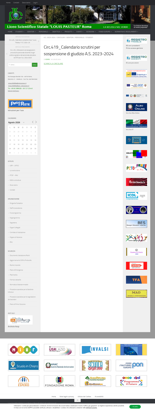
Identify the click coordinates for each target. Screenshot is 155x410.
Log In (35, 3)
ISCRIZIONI (90, 32)
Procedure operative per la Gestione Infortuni (20, 291)
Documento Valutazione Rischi (20, 255)
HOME (10, 32)
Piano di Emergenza (16, 270)
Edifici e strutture (15, 180)
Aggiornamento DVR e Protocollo (21, 260)
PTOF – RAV (14, 175)
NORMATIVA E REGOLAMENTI (126, 32)
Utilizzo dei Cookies (84, 397)
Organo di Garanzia (16, 237)
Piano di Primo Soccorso (18, 304)
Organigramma (15, 218)
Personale (79, 37)
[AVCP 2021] (20, 324)
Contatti (16, 3)
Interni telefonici (13, 91)
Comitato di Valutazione (17, 232)
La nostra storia (15, 170)
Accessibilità (99, 397)
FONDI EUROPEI (104, 32)
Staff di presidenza (16, 208)
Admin (47, 59)
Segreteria (13, 223)
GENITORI (30, 32)
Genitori (69, 37)
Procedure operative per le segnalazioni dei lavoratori (22, 298)
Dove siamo (26, 3)
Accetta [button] (135, 407)
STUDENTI (19, 32)
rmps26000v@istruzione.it (17, 83)
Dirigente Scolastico (16, 203)
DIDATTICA (56, 32)
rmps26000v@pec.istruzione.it (18, 86)
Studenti (89, 37)
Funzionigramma (15, 213)
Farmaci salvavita (15, 280)
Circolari (61, 37)
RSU (11, 242)
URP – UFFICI (14, 166)
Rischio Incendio (15, 265)
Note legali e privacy (67, 397)
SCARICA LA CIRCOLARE (53, 64)
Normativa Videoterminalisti (19, 285)
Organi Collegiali (15, 228)
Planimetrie (13, 275)
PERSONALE (43, 32)
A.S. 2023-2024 (49, 37)
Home (8, 3)
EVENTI (79, 32)
